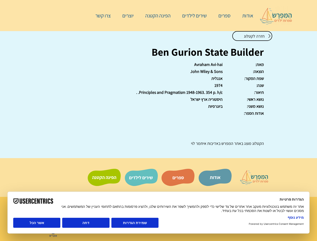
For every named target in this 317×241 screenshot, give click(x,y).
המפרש (226, 143)
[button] (222, 15)
